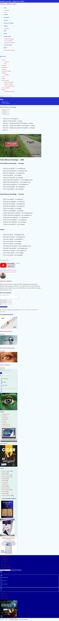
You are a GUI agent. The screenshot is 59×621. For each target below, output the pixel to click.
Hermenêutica (5, 488)
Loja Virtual (7, 61)
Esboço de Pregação (6, 476)
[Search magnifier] (1, 373)
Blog (5, 63)
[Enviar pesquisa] (11, 96)
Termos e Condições (9, 84)
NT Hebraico (4, 596)
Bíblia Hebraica (5, 595)
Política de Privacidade (9, 82)
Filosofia (4, 72)
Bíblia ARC (4, 593)
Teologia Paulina (5, 417)
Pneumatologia (5, 419)
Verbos (3, 78)
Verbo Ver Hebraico (5, 365)
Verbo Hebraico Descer (6, 331)
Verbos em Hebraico (6, 103)
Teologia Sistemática (6, 414)
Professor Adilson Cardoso (8, 4)
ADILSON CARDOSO (6, 109)
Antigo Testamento (6, 471)
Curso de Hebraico (6, 87)
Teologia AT (4, 415)
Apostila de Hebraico (6, 424)
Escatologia (4, 67)
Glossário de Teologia (6, 71)
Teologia (4, 65)
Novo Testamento (6, 489)
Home (3, 59)
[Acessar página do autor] (3, 278)
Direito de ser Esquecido (9, 85)
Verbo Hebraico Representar (7, 348)
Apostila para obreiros (6, 425)
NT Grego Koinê (5, 598)
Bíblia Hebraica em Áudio (10, 91)
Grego (3, 76)
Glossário (4, 482)
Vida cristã (4, 420)
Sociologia (7, 74)
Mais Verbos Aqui (4, 260)
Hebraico (4, 69)
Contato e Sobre (5, 80)
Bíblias (3, 89)
